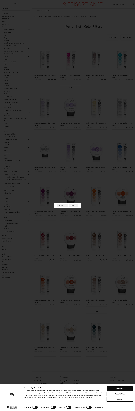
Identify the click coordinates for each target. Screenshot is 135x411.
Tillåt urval (120, 394)
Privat (73, 205)
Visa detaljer (99, 407)
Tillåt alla (119, 388)
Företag (62, 205)
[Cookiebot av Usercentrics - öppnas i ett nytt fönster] (12, 407)
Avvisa (119, 399)
